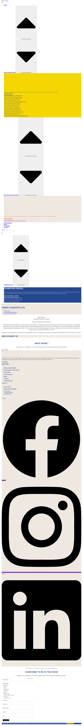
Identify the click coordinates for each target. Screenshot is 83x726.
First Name (5, 700)
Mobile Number (6, 708)
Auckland (6, 685)
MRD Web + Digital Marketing (51, 668)
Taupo (5, 687)
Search (3, 229)
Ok (67, 723)
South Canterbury (7, 697)
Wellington (6, 690)
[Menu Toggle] (2, 2)
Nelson (5, 692)
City (3, 715)
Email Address (6, 679)
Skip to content (5, 0)
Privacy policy (71, 723)
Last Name (5, 704)
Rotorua (5, 686)
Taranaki (5, 696)
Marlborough (6, 693)
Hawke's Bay (6, 689)
